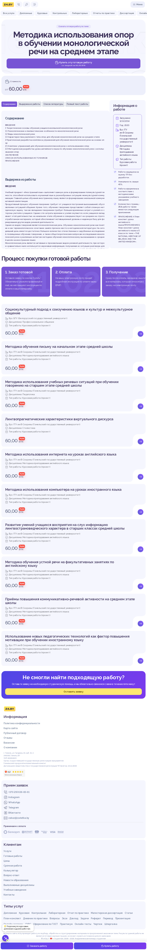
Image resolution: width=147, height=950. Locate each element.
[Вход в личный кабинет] (26, 4)
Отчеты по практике (103, 13)
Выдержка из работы (29, 104)
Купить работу (111, 946)
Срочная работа (13, 865)
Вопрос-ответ (11, 875)
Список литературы (53, 104)
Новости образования (16, 880)
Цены (7, 861)
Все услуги (8, 13)
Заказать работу (38, 946)
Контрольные (60, 13)
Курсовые (42, 13)
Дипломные (26, 13)
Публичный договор (15, 733)
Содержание (9, 104)
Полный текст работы (77, 104)
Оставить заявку (73, 691)
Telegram (13, 807)
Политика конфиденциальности (22, 723)
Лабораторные (80, 13)
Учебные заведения (15, 889)
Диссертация (127, 13)
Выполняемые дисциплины (19, 885)
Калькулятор (11, 870)
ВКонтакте (14, 812)
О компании (10, 747)
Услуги (7, 851)
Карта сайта (11, 728)
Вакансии (9, 742)
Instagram (13, 797)
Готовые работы (13, 856)
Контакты (9, 894)
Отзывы (8, 737)
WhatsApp (14, 802)
